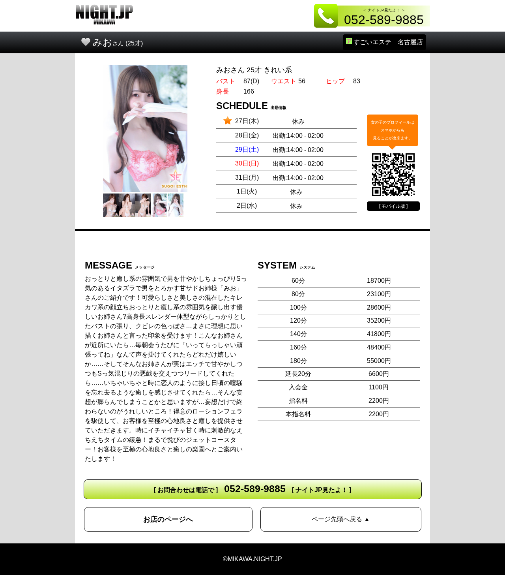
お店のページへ (168, 519)
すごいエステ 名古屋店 (387, 42)
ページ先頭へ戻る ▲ (341, 519)
